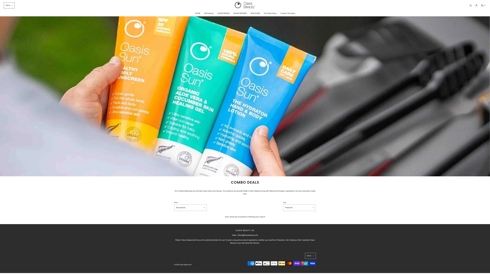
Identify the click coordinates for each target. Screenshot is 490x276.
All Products (209, 13)
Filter (176, 202)
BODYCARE (255, 13)
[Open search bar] (470, 5)
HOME (197, 13)
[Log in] (476, 5)
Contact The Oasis (287, 13)
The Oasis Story (270, 13)
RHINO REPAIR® (240, 13)
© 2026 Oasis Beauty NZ (183, 265)
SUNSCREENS (224, 13)
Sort (284, 202)
